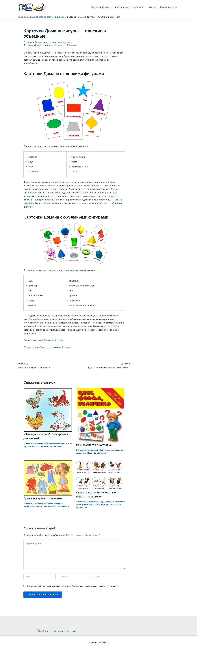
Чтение (113, 504)
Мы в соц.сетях (168, 7)
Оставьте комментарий (34, 443)
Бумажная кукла (54, 503)
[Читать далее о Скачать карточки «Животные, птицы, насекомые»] (100, 475)
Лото (84, 453)
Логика (32, 446)
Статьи (152, 7)
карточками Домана (59, 347)
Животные (87, 504)
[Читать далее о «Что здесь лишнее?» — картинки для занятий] (48, 410)
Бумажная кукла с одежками (42, 498)
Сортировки (42, 446)
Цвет (89, 453)
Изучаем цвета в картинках (94, 445)
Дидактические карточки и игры (38, 506)
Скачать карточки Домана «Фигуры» (43, 340)
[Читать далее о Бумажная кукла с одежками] (48, 477)
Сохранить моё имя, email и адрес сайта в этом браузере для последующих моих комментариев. (72, 586)
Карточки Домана (100, 7)
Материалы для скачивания (129, 7)
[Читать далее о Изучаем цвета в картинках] (100, 415)
